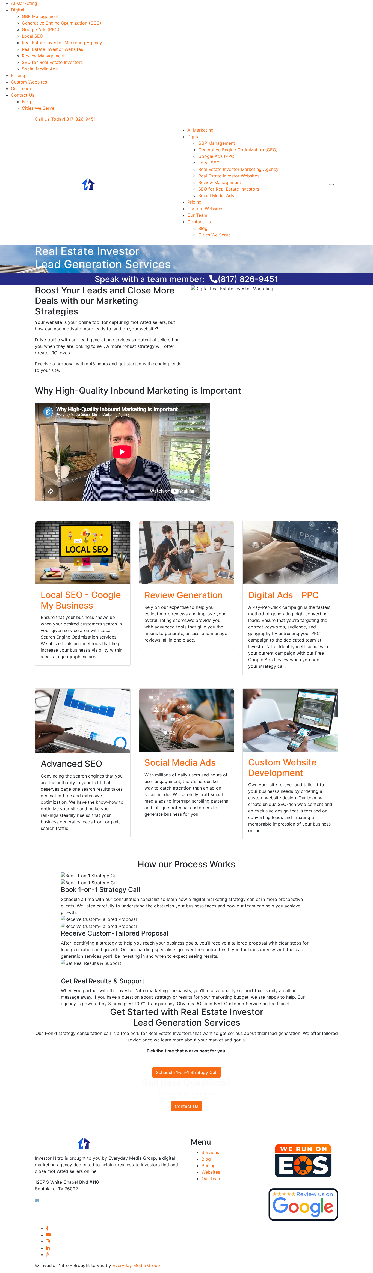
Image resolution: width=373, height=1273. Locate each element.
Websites (211, 1172)
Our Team (21, 88)
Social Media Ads (40, 69)
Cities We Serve (38, 108)
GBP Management (40, 16)
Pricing (18, 75)
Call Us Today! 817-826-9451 (65, 119)
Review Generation (183, 595)
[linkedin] (48, 1248)
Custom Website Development (282, 767)
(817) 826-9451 (248, 279)
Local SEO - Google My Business (81, 599)
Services (210, 1152)
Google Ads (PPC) (41, 29)
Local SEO (32, 36)
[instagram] (48, 1241)
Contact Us (22, 95)
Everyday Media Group (136, 1265)
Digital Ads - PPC (283, 595)
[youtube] (48, 1235)
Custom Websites (29, 82)
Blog (26, 101)
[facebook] (47, 1228)
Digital (17, 10)
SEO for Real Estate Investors (52, 62)
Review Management (43, 55)
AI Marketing (24, 3)
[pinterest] (47, 1254)
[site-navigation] (331, 184)
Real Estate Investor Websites (52, 49)
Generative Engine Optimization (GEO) (61, 23)
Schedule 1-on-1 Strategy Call (186, 1072)
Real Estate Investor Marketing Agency (62, 42)
